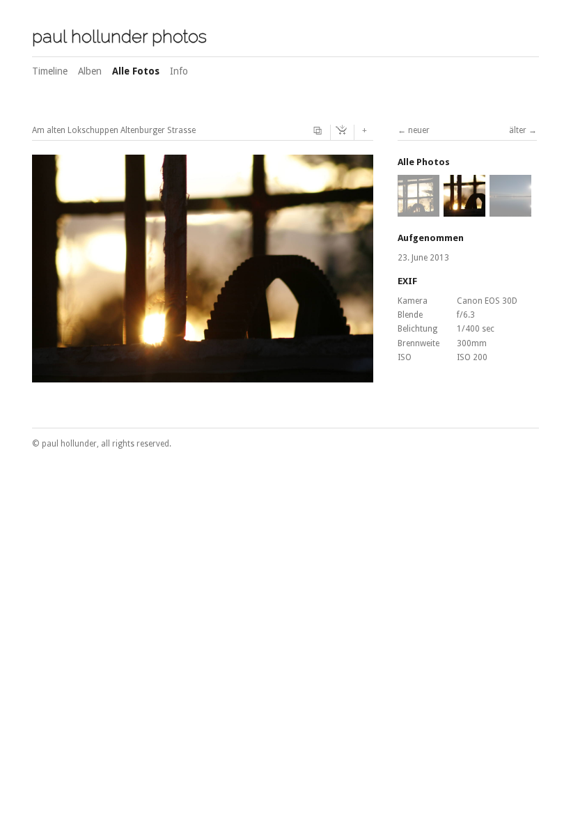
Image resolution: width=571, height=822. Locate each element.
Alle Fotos (135, 71)
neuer (419, 130)
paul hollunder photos (119, 36)
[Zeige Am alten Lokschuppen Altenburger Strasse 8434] (418, 210)
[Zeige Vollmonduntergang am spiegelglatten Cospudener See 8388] (510, 210)
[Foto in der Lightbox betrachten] (319, 131)
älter (517, 130)
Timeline (50, 71)
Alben (90, 71)
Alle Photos (424, 162)
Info (179, 71)
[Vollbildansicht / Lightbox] (202, 374)
